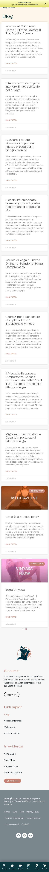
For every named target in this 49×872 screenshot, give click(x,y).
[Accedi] (4, 865)
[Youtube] (30, 835)
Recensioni (12, 869)
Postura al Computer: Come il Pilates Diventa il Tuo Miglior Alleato (23, 29)
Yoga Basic (10, 754)
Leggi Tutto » (11, 63)
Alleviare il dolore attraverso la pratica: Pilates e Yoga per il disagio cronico (19, 145)
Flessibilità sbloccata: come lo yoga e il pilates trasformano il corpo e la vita (22, 205)
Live (28, 869)
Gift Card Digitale (13, 772)
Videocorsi (9, 727)
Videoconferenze (12, 720)
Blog (6, 714)
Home (7, 812)
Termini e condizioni (14, 818)
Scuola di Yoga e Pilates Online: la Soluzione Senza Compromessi (24, 263)
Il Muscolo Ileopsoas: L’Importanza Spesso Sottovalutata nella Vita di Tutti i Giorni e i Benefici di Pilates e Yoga (23, 380)
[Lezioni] (20, 865)
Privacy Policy (32, 812)
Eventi (37, 869)
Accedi (4, 869)
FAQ (22, 812)
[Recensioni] (12, 865)
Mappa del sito (33, 818)
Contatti (25, 824)
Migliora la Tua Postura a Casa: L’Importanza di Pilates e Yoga (23, 437)
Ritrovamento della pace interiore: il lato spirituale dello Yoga (22, 86)
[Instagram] (24, 835)
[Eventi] (36, 865)
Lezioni (20, 869)
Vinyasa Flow (11, 766)
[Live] (28, 865)
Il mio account (11, 733)
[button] (45, 4)
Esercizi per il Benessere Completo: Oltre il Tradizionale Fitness (22, 320)
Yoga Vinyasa (15, 589)
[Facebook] (18, 835)
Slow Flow (9, 760)
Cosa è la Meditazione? (22, 517)
